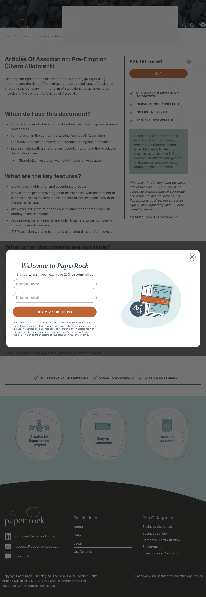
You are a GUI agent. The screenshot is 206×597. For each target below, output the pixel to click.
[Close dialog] (192, 257)
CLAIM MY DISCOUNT (55, 312)
